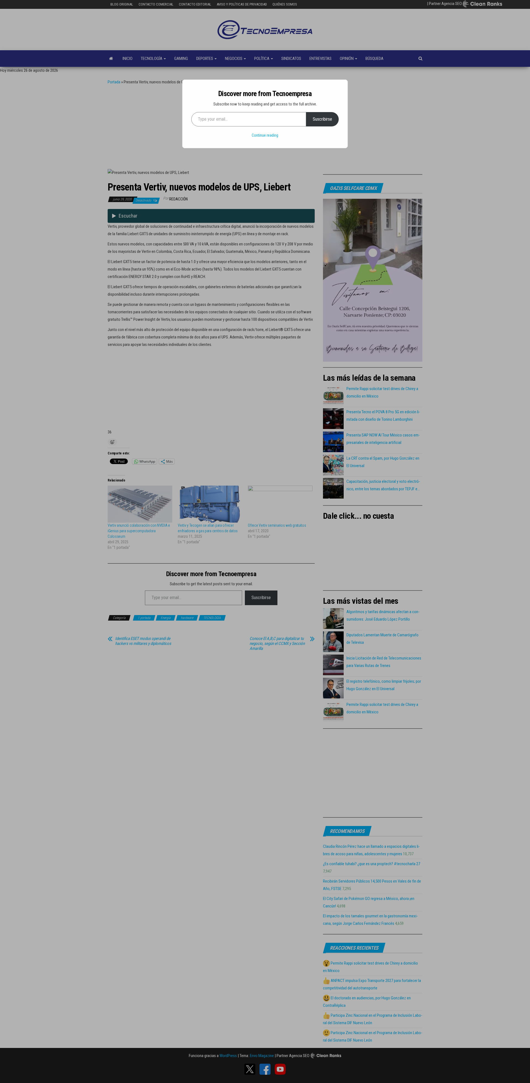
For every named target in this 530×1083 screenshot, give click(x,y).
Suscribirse (322, 119)
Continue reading (265, 135)
